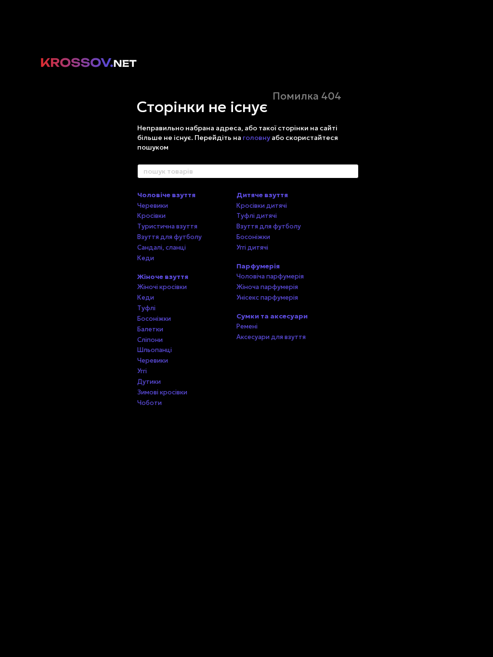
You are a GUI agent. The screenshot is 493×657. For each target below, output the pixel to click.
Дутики (149, 382)
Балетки (150, 329)
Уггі (142, 371)
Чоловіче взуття (166, 194)
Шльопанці (154, 350)
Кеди (145, 258)
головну (256, 137)
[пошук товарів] (351, 171)
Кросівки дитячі (261, 206)
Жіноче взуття (162, 276)
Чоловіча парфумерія (270, 276)
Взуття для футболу (169, 237)
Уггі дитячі (252, 247)
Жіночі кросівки (162, 287)
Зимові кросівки (162, 392)
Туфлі (146, 308)
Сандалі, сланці (161, 247)
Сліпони (150, 340)
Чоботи (149, 403)
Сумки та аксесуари (272, 316)
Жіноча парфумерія (267, 287)
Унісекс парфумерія (267, 297)
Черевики (152, 206)
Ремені (247, 326)
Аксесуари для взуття (271, 337)
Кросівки (151, 216)
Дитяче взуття (262, 194)
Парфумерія (258, 266)
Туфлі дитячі (256, 216)
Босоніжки (154, 319)
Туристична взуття (167, 226)
